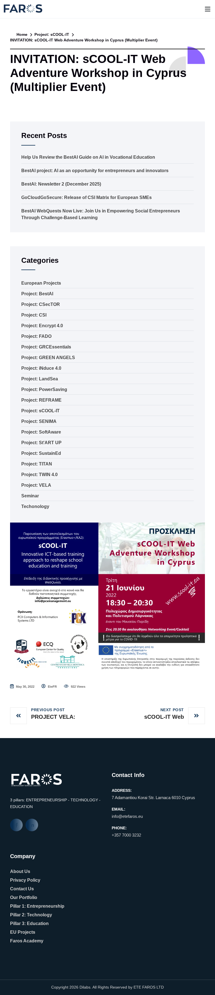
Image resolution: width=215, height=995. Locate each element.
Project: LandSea (39, 378)
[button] (207, 9)
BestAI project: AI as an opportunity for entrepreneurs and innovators (95, 170)
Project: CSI (33, 315)
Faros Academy (26, 940)
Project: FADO (36, 336)
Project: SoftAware (41, 432)
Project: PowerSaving (44, 389)
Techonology (35, 506)
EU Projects (22, 932)
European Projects (41, 283)
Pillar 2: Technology (31, 914)
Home (21, 34)
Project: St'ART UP (41, 442)
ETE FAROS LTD (149, 987)
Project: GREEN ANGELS (48, 357)
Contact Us (22, 888)
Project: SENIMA (39, 421)
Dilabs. (86, 987)
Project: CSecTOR (40, 304)
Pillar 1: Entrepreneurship (37, 906)
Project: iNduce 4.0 (41, 368)
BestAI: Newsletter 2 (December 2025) (61, 184)
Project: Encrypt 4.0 (42, 325)
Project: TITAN (36, 464)
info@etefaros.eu (127, 816)
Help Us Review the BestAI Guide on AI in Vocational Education (88, 157)
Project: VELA (36, 485)
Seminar (30, 495)
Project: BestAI (37, 293)
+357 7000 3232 (126, 835)
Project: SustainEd (41, 453)
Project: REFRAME (41, 400)
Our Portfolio (23, 897)
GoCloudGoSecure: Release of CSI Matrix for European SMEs (86, 197)
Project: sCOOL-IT (51, 34)
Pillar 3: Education (29, 923)
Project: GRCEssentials (46, 347)
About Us (20, 871)
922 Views (77, 686)
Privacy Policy (25, 880)
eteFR (52, 686)
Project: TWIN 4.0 (39, 474)
